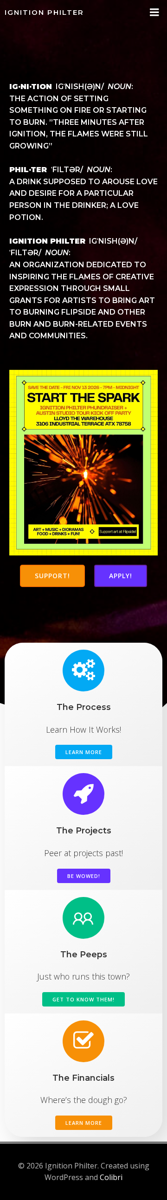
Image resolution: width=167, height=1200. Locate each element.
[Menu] (154, 12)
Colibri (111, 1177)
